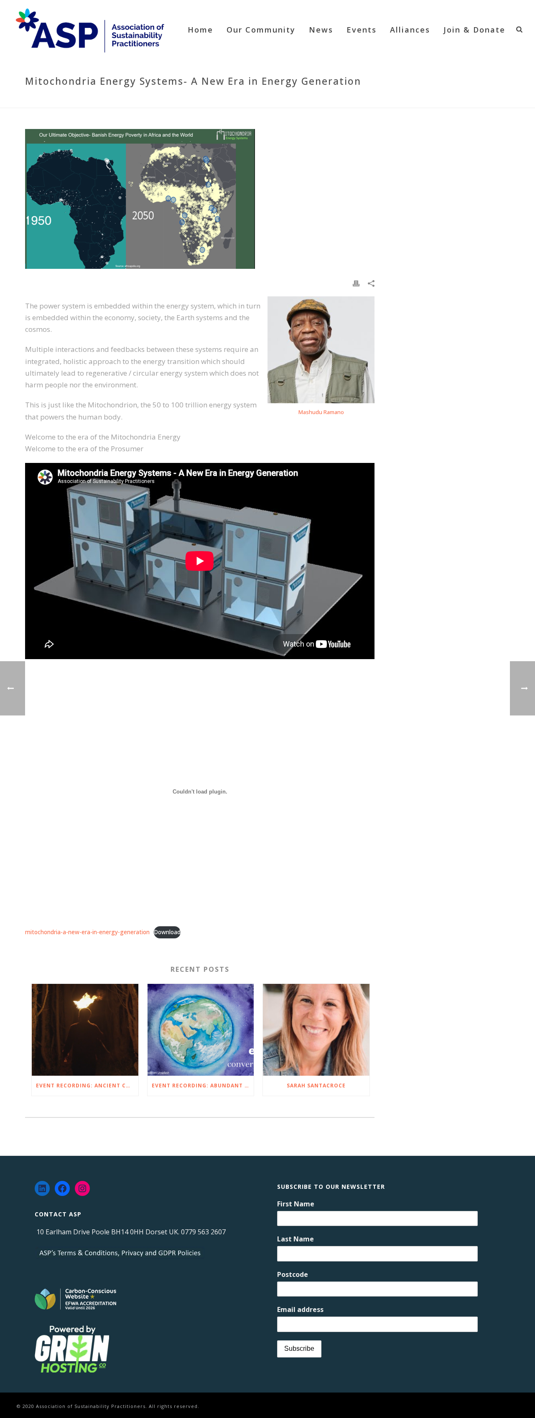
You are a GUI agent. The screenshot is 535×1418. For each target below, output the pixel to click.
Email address (300, 1309)
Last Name (295, 1239)
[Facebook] (62, 1188)
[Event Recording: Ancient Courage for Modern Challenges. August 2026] (85, 1030)
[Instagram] (82, 1188)
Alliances (410, 30)
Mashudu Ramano (321, 412)
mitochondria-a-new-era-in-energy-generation (87, 932)
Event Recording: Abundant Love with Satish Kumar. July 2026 (203, 1085)
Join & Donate (474, 30)
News (321, 30)
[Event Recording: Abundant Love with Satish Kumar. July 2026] (201, 1030)
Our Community (261, 30)
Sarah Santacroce (316, 1085)
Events (361, 30)
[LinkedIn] (42, 1188)
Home (200, 30)
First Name (295, 1203)
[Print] (356, 283)
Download (167, 932)
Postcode (292, 1274)
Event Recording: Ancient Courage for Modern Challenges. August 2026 (87, 1085)
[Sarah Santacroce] (316, 1030)
